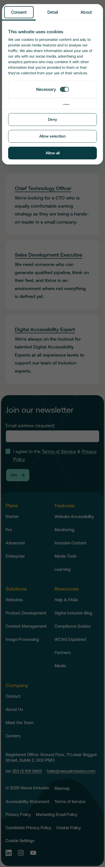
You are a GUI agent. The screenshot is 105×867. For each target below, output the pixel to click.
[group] (52, 52)
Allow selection (52, 136)
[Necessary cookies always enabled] (64, 89)
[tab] (19, 12)
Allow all (53, 153)
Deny (52, 119)
